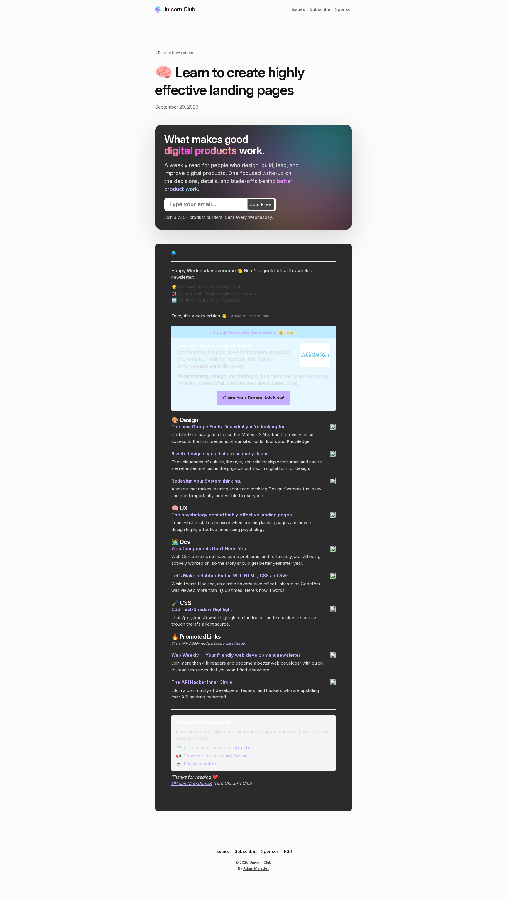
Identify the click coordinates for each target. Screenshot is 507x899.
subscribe (241, 747)
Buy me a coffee (200, 764)
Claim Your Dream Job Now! (253, 398)
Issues (298, 9)
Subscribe (320, 9)
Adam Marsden (256, 868)
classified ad (235, 643)
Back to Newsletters (174, 53)
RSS (288, 851)
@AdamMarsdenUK (191, 783)
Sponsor (343, 9)
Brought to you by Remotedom (244, 332)
